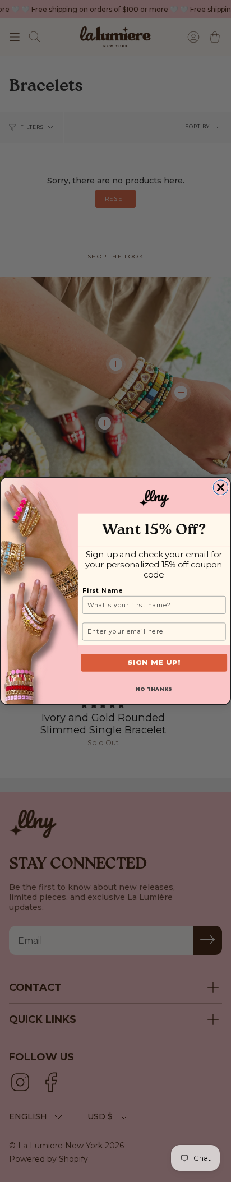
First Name (102, 590)
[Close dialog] (220, 487)
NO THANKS (154, 689)
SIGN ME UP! (154, 662)
